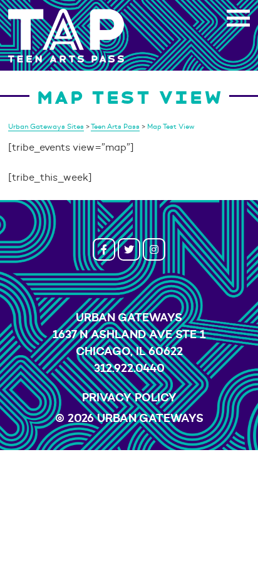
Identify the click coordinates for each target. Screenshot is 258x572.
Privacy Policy (129, 397)
